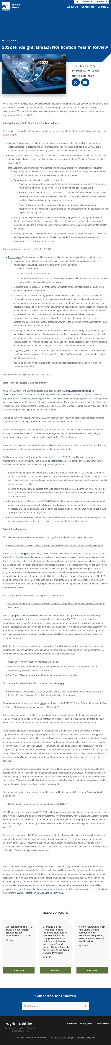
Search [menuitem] (102, 7)
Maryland (12, 168)
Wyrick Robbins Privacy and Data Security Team (40, 893)
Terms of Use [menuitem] (103, 1024)
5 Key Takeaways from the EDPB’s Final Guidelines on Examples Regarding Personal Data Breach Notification (92, 934)
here (62, 595)
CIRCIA (6, 812)
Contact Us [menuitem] (87, 7)
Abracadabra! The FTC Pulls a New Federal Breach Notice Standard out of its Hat (19, 931)
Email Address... (31, 1006)
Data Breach (12, 40)
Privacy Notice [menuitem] (86, 1024)
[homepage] (11, 6)
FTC (11, 940)
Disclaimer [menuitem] (72, 1024)
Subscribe (86, 2)
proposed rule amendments (25, 615)
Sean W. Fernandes (87, 70)
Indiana (11, 155)
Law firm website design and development (71, 1037)
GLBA (48, 957)
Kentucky (23, 421)
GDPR (85, 946)
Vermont (37, 421)
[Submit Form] (85, 1006)
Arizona (12, 143)
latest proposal (59, 461)
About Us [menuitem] (72, 7)
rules (42, 703)
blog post (25, 553)
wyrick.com (100, 2)
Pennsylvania (14, 257)
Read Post (19, 970)
